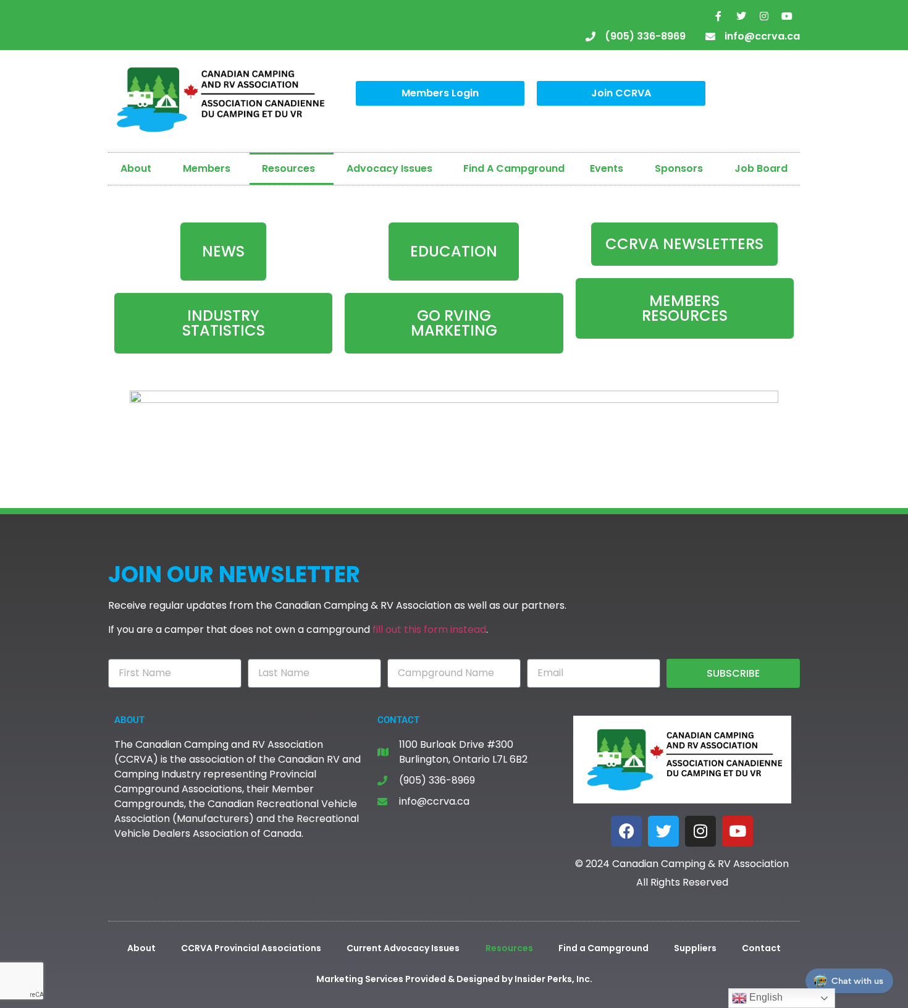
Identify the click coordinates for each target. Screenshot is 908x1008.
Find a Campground (603, 948)
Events (606, 168)
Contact (761, 948)
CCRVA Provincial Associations (251, 948)
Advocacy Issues (389, 168)
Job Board (761, 168)
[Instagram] (764, 16)
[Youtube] (787, 16)
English (765, 997)
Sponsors (679, 168)
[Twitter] (741, 16)
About (135, 168)
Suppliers (695, 948)
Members (206, 168)
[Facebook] (626, 831)
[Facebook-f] (718, 16)
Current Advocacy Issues (403, 948)
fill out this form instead (429, 629)
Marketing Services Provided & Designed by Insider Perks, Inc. (454, 979)
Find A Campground (514, 168)
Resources (288, 168)
